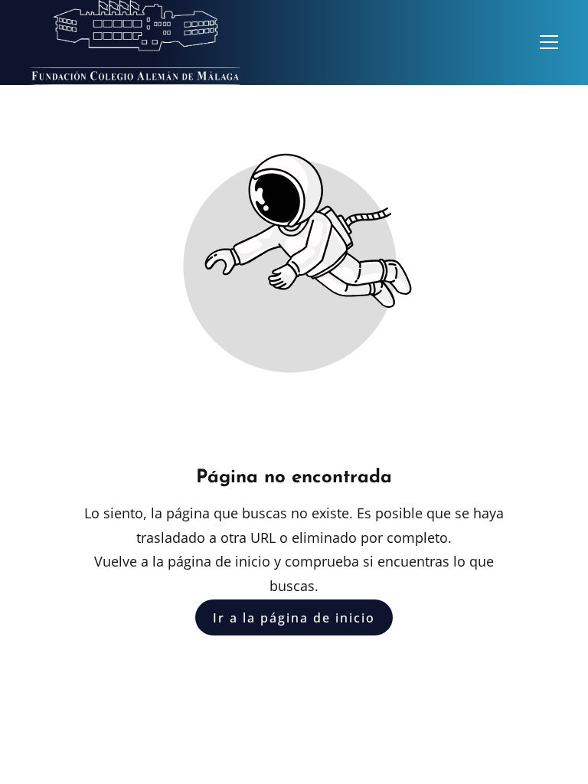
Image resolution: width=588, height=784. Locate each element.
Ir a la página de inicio (294, 617)
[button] (549, 42)
